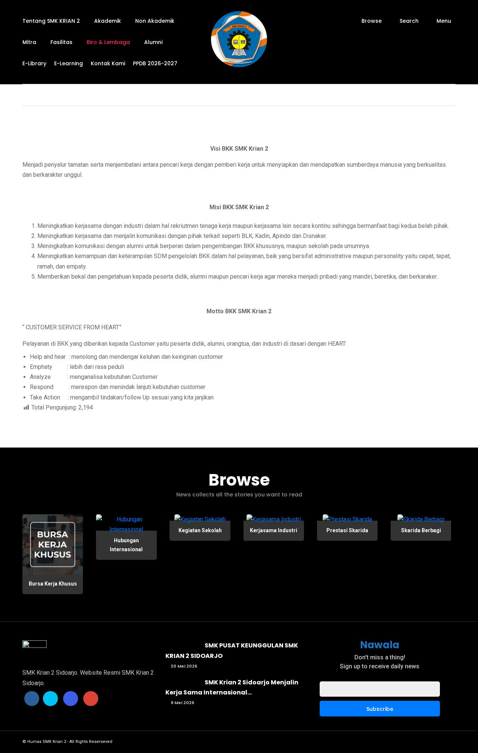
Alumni (153, 42)
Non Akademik (154, 21)
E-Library (34, 63)
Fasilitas (61, 42)
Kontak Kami (108, 63)
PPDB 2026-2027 (155, 63)
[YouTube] (90, 698)
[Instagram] (70, 698)
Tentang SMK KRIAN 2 (51, 21)
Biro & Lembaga (108, 42)
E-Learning (68, 63)
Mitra (29, 42)
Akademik (107, 21)
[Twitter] (50, 698)
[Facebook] (31, 698)
